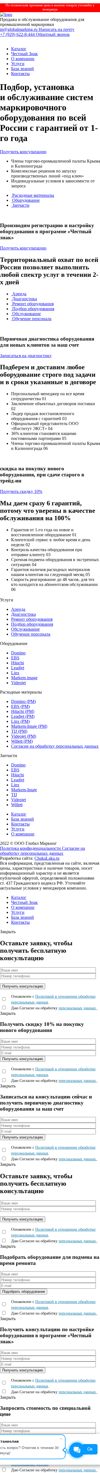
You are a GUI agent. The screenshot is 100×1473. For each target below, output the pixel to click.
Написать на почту (56, 29)
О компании (22, 58)
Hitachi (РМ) (22, 711)
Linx (15, 672)
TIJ (14, 794)
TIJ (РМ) (19, 731)
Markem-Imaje (24, 789)
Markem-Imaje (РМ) (29, 726)
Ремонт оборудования (32, 303)
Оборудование (25, 200)
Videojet (18, 682)
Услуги (17, 63)
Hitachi (17, 662)
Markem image (24, 677)
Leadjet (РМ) (22, 716)
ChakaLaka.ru (46, 858)
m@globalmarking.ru (19, 29)
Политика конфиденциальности (31, 848)
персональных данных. (78, 1008)
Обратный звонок (53, 34)
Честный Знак (24, 53)
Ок (89, 1449)
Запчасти (20, 205)
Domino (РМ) (23, 701)
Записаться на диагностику (26, 355)
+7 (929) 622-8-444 (18, 34)
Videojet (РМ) (23, 736)
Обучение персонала (31, 318)
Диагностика (24, 298)
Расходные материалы (32, 195)
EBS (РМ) (20, 706)
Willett (16, 804)
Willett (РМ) (22, 741)
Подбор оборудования (32, 308)
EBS (15, 657)
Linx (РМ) (20, 721)
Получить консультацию (23, 151)
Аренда (18, 293)
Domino (18, 653)
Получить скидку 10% (21, 491)
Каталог (18, 48)
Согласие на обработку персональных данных (55, 746)
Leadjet (17, 667)
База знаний (22, 68)
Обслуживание (26, 313)
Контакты (20, 73)
